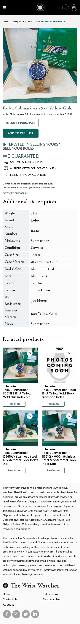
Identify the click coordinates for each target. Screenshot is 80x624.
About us (8, 604)
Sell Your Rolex (18, 148)
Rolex (30, 21)
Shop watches (52, 599)
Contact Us (10, 599)
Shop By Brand (18, 21)
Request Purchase (20, 123)
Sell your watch (52, 594)
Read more (14, 403)
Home (5, 21)
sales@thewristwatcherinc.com (39, 187)
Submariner (21, 193)
